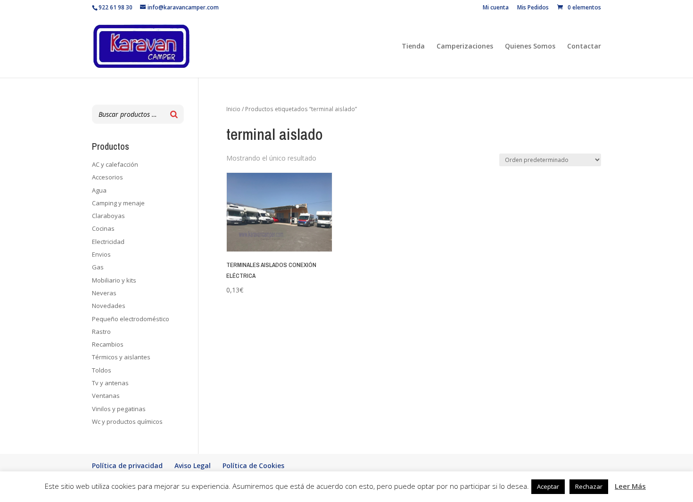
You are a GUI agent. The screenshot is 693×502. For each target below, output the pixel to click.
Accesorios (107, 177)
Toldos (101, 370)
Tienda (413, 46)
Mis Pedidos (533, 8)
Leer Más (630, 486)
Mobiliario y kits (114, 280)
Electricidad (108, 241)
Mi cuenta (496, 8)
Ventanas (106, 395)
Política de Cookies (253, 465)
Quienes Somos (530, 46)
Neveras (104, 293)
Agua (99, 190)
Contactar (584, 46)
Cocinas (103, 228)
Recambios (108, 344)
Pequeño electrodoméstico (130, 319)
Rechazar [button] (588, 486)
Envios (101, 254)
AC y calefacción (115, 164)
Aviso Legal (192, 465)
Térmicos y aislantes (121, 357)
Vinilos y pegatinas (119, 409)
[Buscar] (174, 114)
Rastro (101, 331)
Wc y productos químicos (127, 421)
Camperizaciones (465, 46)
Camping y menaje (118, 203)
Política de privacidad (127, 465)
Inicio (233, 109)
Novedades (108, 305)
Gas (98, 267)
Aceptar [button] (548, 486)
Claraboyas (108, 215)
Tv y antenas (110, 383)
